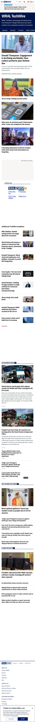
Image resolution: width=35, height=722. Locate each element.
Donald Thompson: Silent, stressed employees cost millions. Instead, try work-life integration (11, 258)
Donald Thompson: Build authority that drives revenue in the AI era (10, 309)
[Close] (32, 708)
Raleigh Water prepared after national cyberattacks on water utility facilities (14, 588)
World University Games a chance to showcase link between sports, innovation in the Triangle (11, 245)
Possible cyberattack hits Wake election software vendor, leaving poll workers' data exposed (17, 574)
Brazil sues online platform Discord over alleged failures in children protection (15, 542)
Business (4, 30)
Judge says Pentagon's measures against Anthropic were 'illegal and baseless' (11, 464)
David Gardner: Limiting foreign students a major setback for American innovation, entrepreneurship (11, 286)
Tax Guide (20, 30)
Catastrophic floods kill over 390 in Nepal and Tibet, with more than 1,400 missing (11, 474)
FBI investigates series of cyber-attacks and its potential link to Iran (17, 595)
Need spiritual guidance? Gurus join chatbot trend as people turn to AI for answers (16, 510)
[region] (17, 714)
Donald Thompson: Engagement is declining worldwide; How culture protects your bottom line (17, 59)
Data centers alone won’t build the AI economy (11, 319)
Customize (11, 719)
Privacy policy (14, 715)
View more (4, 326)
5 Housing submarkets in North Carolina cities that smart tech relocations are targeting (16, 150)
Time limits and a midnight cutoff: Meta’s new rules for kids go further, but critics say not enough (17, 535)
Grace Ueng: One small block (10, 298)
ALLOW (23, 719)
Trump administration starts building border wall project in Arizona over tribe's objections (11, 453)
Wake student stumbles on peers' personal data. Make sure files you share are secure (16, 601)
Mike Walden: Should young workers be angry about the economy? (10, 233)
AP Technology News (9, 484)
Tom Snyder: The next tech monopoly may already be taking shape (11, 274)
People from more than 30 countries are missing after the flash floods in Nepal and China (17, 432)
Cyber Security (7, 548)
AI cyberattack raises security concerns (15, 583)
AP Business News (8, 363)
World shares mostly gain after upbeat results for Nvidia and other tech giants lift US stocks (17, 388)
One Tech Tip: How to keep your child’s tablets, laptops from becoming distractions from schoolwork (17, 527)
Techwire (12, 30)
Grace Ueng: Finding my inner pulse (14, 98)
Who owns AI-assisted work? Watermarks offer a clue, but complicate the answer (17, 123)
